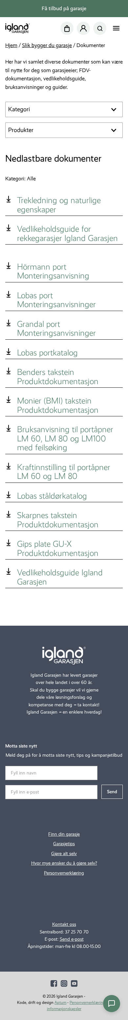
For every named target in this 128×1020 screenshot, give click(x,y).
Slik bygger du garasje (47, 45)
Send (112, 792)
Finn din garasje (64, 834)
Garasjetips (64, 844)
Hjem (11, 45)
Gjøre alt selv (64, 853)
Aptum (60, 1002)
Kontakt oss (64, 924)
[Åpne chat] (111, 1003)
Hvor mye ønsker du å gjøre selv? (64, 863)
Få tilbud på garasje (64, 8)
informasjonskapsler (64, 1009)
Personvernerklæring (64, 873)
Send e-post (72, 939)
